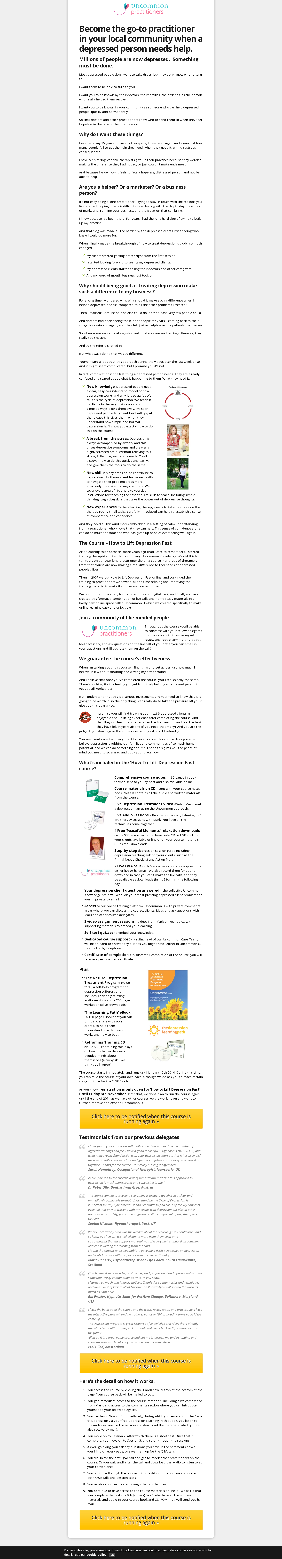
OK (112, 1555)
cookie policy (96, 1554)
